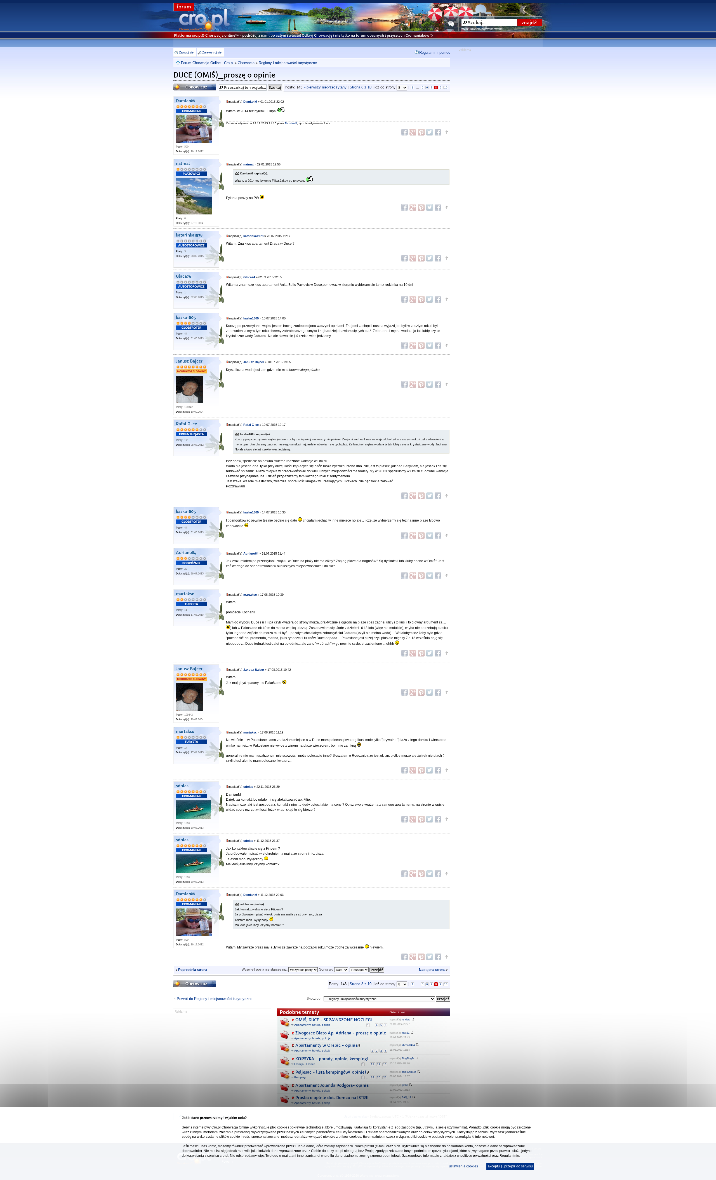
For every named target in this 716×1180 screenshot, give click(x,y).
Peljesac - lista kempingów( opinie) (330, 1072)
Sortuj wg (326, 969)
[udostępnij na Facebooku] (404, 132)
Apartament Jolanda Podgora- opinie (332, 1085)
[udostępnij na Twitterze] (429, 132)
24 (372, 1077)
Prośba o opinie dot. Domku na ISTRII (332, 1097)
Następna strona (432, 969)
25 (378, 1077)
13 (385, 1064)
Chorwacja (246, 63)
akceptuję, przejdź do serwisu (510, 1166)
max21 (405, 1032)
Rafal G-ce (186, 424)
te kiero (406, 1019)
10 (445, 87)
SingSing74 (408, 1058)
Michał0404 (408, 1045)
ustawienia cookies (463, 1166)
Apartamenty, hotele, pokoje (312, 1024)
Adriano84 (186, 552)
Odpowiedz (184, 85)
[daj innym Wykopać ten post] (438, 132)
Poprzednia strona (192, 969)
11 (372, 1064)
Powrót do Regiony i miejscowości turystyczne (214, 999)
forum (183, 7)
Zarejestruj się (212, 52)
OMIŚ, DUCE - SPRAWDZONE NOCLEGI (333, 1019)
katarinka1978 (189, 235)
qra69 (405, 1085)
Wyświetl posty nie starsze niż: (265, 969)
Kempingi (300, 1077)
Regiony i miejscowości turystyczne (288, 63)
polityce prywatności (475, 1156)
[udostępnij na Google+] (412, 132)
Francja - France (304, 1063)
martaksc (185, 594)
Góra (446, 132)
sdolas (182, 786)
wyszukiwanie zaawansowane (482, 29)
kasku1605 (186, 317)
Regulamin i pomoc (434, 52)
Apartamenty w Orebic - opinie (326, 1045)
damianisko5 (409, 1072)
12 (378, 1064)
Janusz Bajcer (189, 361)
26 (385, 1077)
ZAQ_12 (406, 1097)
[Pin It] (421, 132)
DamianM (185, 101)
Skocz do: (314, 999)
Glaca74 (183, 276)
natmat (183, 163)
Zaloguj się (186, 52)
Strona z (360, 87)
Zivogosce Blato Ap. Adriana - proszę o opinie (340, 1033)
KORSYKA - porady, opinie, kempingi (331, 1058)
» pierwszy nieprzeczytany (325, 87)
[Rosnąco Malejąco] (367, 969)
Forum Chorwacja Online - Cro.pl (207, 63)
